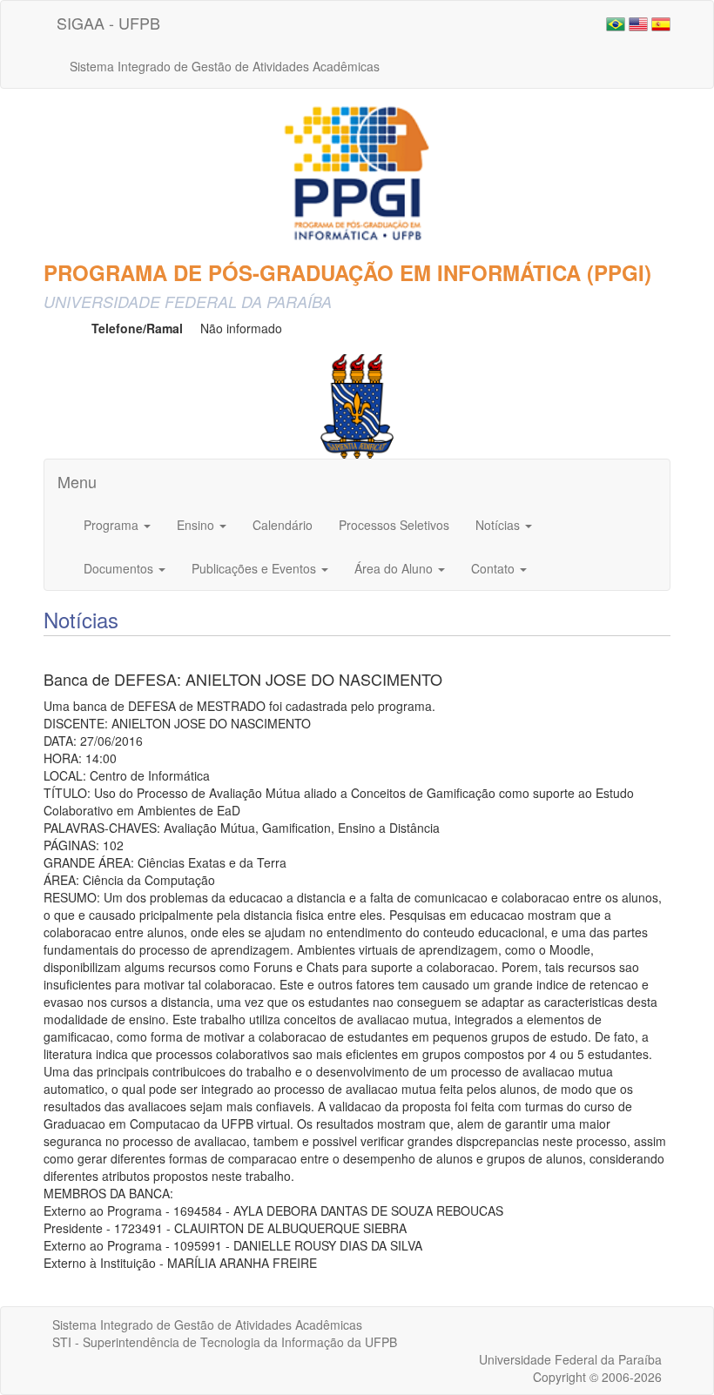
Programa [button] (113, 524)
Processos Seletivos (394, 524)
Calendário (283, 524)
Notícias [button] (499, 524)
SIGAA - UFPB (108, 22)
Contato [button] (494, 568)
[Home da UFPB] (357, 403)
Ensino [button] (197, 524)
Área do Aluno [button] (395, 568)
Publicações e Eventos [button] (256, 568)
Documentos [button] (120, 568)
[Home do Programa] (357, 173)
